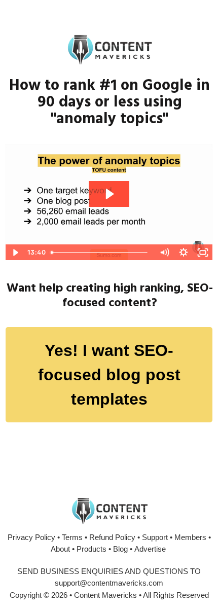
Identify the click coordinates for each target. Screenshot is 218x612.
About (60, 549)
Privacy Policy (31, 537)
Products (91, 549)
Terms (72, 537)
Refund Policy (112, 537)
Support (155, 537)
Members (190, 537)
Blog (120, 549)
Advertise (150, 549)
